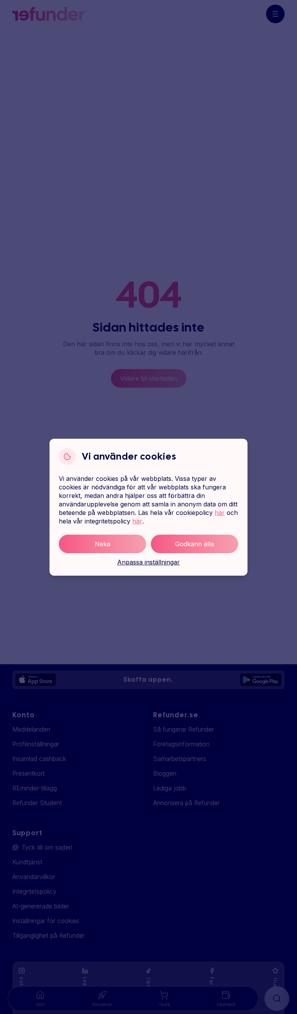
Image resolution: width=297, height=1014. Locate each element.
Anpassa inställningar (148, 562)
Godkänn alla (194, 544)
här (220, 512)
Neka (102, 544)
